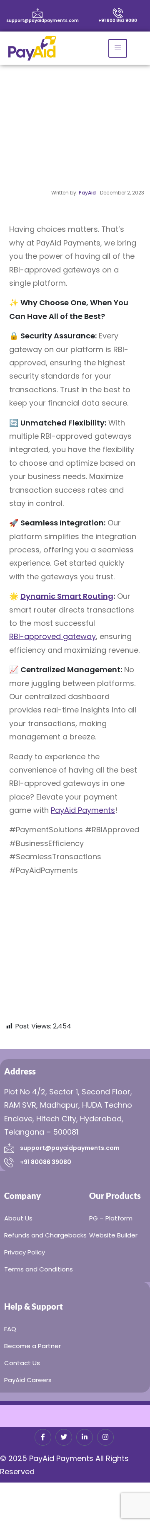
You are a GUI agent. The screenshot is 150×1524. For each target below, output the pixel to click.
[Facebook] (43, 1437)
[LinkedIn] (84, 1437)
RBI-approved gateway (52, 636)
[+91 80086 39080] (9, 1162)
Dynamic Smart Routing (66, 596)
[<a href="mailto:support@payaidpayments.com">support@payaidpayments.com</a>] (37, 13)
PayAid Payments (83, 810)
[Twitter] (63, 1437)
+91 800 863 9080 (117, 20)
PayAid (87, 192)
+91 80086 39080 (45, 1162)
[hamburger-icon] (117, 48)
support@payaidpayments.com (42, 20)
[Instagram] (105, 1437)
